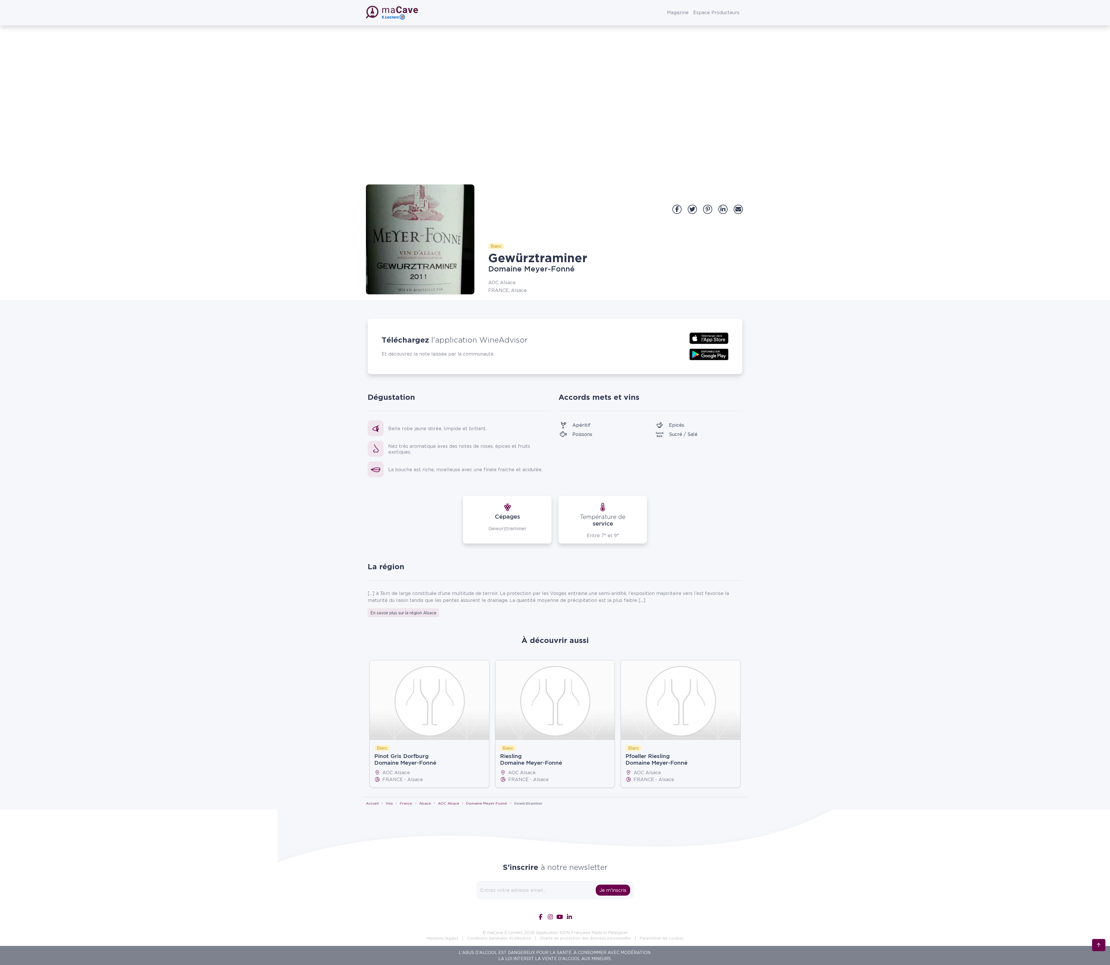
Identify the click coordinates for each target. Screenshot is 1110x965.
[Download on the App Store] (708, 337)
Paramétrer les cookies (662, 938)
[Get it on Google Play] (708, 353)
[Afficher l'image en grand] (420, 239)
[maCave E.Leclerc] (392, 13)
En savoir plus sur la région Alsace (403, 613)
